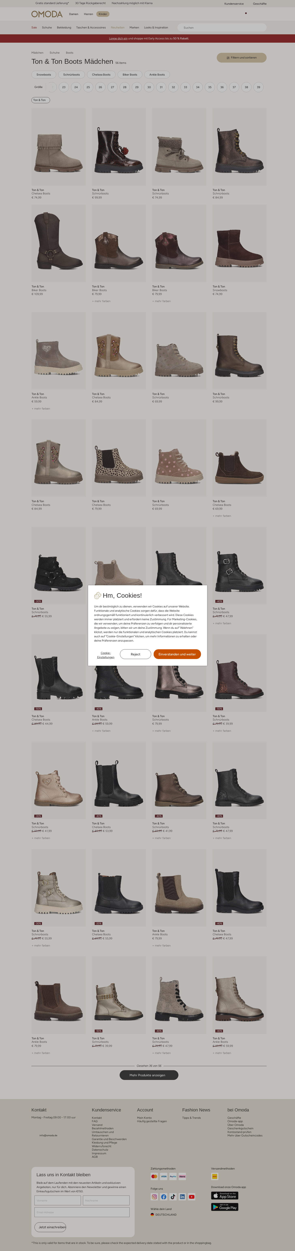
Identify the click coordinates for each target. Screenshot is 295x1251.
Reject (135, 654)
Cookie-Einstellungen (105, 655)
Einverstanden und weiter (177, 654)
